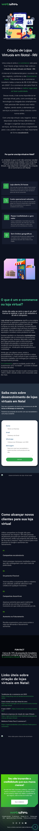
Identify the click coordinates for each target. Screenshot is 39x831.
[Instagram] (16, 823)
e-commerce (24, 63)
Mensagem (10, 446)
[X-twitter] (13, 823)
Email (8, 432)
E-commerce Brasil (10, 657)
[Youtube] (25, 823)
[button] (34, 4)
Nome (8, 426)
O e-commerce (6, 364)
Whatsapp (9, 439)
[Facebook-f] (19, 823)
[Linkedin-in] (22, 823)
